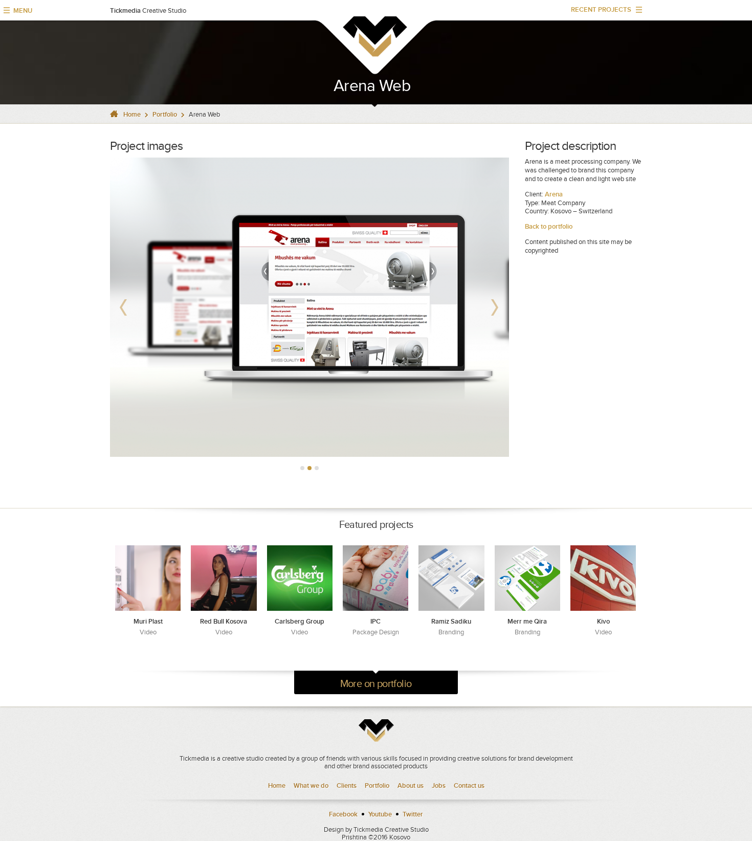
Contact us (469, 785)
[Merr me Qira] (527, 578)
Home (132, 114)
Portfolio (164, 114)
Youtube (380, 814)
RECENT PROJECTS (597, 12)
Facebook (343, 814)
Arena (553, 194)
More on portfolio (376, 683)
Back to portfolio (549, 226)
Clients (347, 785)
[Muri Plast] (148, 578)
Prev (123, 307)
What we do (311, 785)
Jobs (439, 785)
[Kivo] (603, 578)
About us (410, 785)
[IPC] (375, 578)
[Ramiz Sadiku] (451, 578)
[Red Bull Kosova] (223, 578)
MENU (22, 10)
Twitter (413, 814)
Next (496, 307)
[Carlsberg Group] (300, 578)
